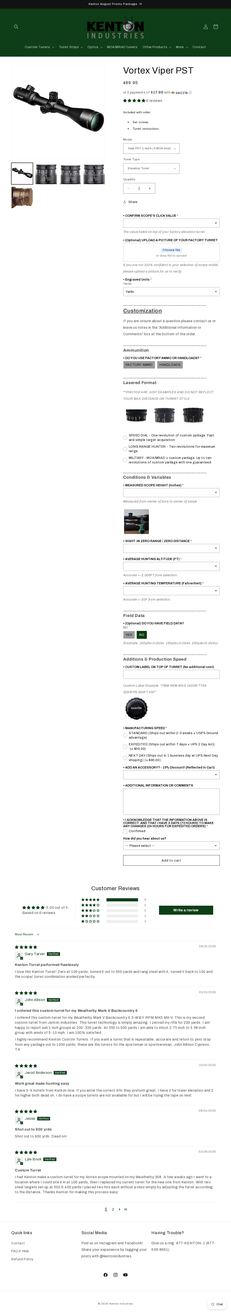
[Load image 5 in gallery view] (22, 197)
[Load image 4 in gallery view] (94, 173)
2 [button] (113, 1209)
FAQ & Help (20, 1251)
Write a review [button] (186, 910)
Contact (18, 1243)
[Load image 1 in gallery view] (22, 173)
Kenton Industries (121, 1303)
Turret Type (131, 159)
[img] (26, 947)
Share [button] (133, 202)
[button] (16, 27)
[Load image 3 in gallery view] (70, 173)
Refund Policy (22, 1259)
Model (127, 139)
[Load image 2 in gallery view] (46, 173)
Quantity (129, 179)
